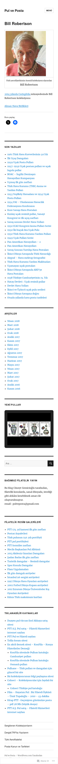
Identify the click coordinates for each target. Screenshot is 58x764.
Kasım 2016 (13, 388)
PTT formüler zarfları (19, 545)
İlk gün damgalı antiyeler (21, 573)
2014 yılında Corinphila (18, 94)
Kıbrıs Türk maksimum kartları (24, 597)
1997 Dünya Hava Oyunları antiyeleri (27, 581)
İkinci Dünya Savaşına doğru (23, 293)
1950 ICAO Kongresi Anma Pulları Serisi (29, 226)
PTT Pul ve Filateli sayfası (21, 636)
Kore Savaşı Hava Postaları (22, 210)
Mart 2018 (13, 325)
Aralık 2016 (13, 384)
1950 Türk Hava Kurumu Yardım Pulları (29, 233)
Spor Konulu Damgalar (20, 565)
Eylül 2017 (12, 348)
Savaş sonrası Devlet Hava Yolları (25, 222)
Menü (49, 10)
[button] (22, 437)
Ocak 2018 (13, 333)
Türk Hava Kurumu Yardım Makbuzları (28, 261)
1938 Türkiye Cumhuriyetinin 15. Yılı (27, 277)
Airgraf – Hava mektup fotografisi (26, 257)
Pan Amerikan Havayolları (21, 245)
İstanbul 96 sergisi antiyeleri (23, 577)
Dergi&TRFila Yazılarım (16, 732)
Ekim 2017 (13, 344)
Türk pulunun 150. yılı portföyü (24, 537)
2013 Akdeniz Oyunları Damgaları (25, 553)
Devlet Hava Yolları (17, 285)
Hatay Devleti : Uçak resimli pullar (26, 281)
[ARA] (50, 463)
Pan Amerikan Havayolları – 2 (24, 241)
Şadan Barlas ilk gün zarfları (23, 557)
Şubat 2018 (13, 329)
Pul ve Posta (14, 10)
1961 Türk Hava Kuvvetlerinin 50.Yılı (27, 154)
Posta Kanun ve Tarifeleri (17, 746)
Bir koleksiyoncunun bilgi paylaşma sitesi (30, 676)
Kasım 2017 (13, 341)
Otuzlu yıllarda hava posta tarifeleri (27, 297)
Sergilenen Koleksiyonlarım (18, 725)
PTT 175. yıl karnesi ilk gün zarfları (26, 529)
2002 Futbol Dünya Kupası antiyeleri (27, 585)
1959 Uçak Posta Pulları (20, 162)
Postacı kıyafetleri (17, 533)
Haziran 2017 (14, 360)
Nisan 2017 (13, 368)
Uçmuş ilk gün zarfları (19, 182)
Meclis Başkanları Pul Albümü (23, 549)
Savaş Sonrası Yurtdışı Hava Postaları (28, 249)
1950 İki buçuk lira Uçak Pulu (23, 230)
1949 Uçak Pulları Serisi (20, 237)
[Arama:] (26, 463)
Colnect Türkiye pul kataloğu (26, 688)
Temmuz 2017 (15, 356)
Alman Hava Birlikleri (16, 106)
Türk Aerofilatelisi (13, 739)
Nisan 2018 (13, 321)
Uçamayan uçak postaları (21, 265)
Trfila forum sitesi (17, 640)
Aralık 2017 (13, 337)
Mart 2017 (12, 372)
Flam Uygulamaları (17, 569)
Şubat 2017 (13, 376)
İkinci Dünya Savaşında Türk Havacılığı (29, 253)
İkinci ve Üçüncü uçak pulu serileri (26, 289)
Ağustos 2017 (14, 352)
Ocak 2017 (12, 380)
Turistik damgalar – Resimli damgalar (28, 561)
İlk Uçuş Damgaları (17, 158)
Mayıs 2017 (13, 364)
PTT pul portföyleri (17, 541)
